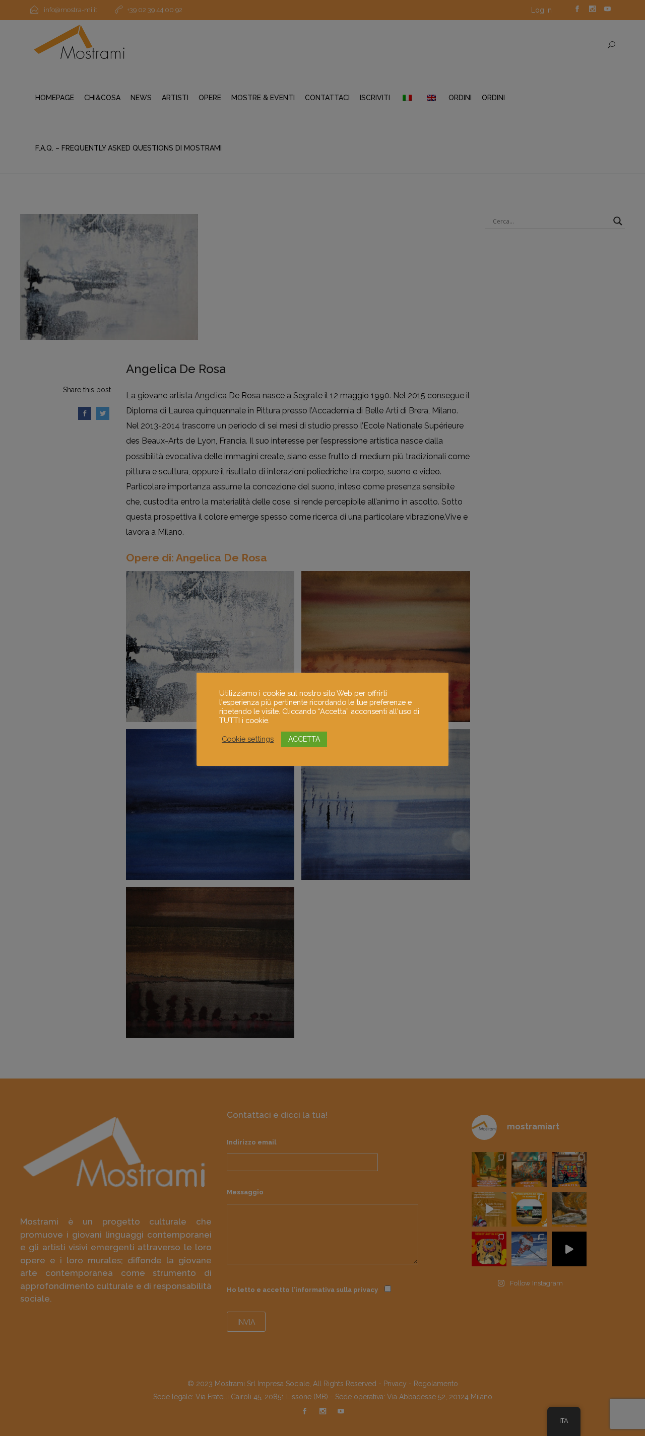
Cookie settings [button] (248, 739)
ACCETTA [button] (304, 739)
